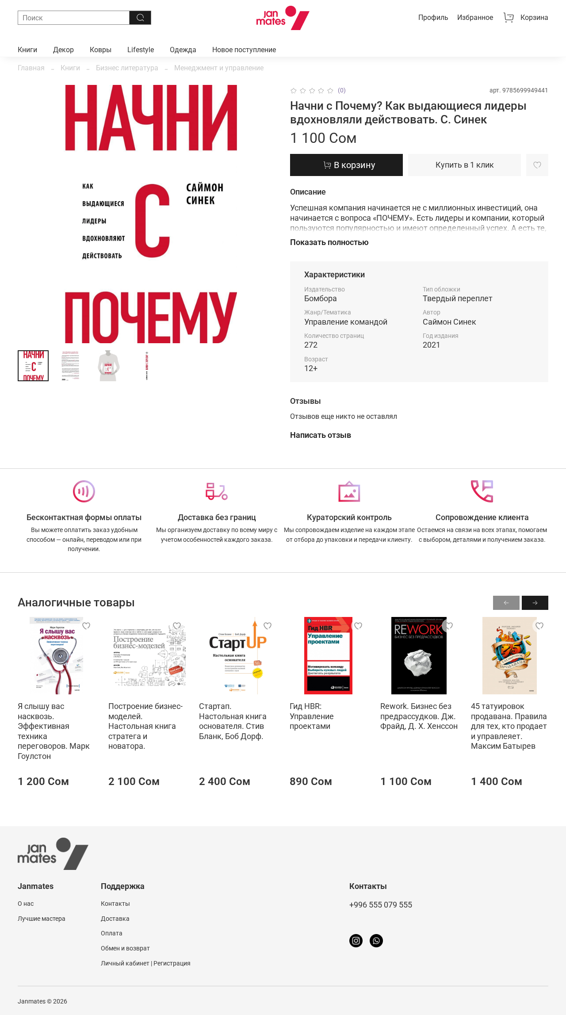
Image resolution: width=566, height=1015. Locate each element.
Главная (31, 68)
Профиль (433, 17)
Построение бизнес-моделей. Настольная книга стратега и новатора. (145, 726)
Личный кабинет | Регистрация (146, 963)
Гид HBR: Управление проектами (312, 716)
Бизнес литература (127, 68)
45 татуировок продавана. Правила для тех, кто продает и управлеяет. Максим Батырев (509, 726)
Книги (27, 50)
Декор (63, 50)
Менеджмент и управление (219, 68)
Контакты (115, 904)
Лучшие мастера (41, 919)
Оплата (111, 933)
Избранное (475, 17)
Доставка (115, 919)
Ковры (100, 50)
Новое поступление (244, 50)
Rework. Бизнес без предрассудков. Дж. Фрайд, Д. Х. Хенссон (419, 716)
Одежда (183, 50)
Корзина (534, 17)
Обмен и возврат (125, 948)
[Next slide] (261, 214)
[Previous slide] (31, 214)
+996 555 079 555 (380, 904)
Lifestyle (140, 50)
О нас (26, 904)
